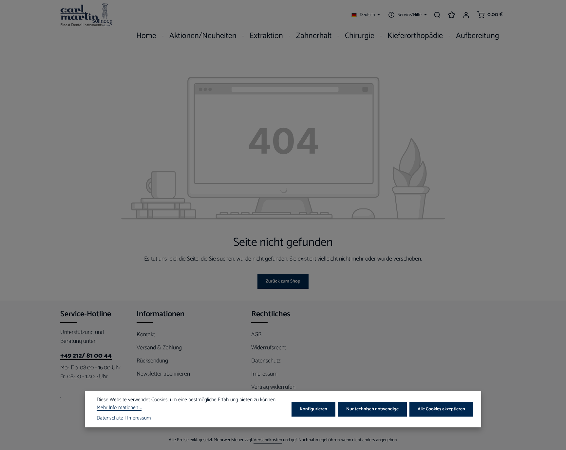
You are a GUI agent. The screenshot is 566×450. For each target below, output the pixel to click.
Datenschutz (266, 361)
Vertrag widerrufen (273, 387)
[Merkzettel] (451, 14)
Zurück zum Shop (283, 281)
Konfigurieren (313, 409)
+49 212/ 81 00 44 (86, 356)
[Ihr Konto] (466, 14)
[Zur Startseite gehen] (86, 14)
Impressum (264, 374)
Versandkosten (268, 440)
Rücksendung (152, 361)
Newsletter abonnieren (163, 374)
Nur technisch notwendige (372, 409)
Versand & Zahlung (159, 348)
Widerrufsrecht (268, 348)
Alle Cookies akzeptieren (441, 409)
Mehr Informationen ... (119, 408)
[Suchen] (437, 14)
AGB (256, 335)
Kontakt (146, 335)
